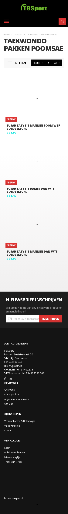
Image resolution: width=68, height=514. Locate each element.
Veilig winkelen (12, 425)
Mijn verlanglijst (12, 457)
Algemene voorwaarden (17, 399)
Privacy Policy (11, 394)
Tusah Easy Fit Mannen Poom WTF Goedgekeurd (33, 127)
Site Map (8, 404)
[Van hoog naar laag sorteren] (48, 63)
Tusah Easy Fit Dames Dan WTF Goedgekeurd (30, 190)
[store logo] (33, 8)
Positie (36, 63)
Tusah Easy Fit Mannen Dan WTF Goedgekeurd (31, 253)
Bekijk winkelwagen (14, 452)
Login (7, 447)
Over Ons (9, 389)
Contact (8, 430)
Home (6, 34)
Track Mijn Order (13, 462)
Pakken (18, 34)
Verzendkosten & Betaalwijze (19, 421)
